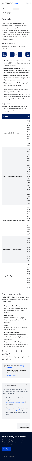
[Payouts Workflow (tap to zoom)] (16, 54)
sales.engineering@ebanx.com (15, 402)
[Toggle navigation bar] (2, 3)
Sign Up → (6, 449)
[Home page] (3, 9)
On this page (7, 13)
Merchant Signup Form (15, 410)
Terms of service (8, 456)
